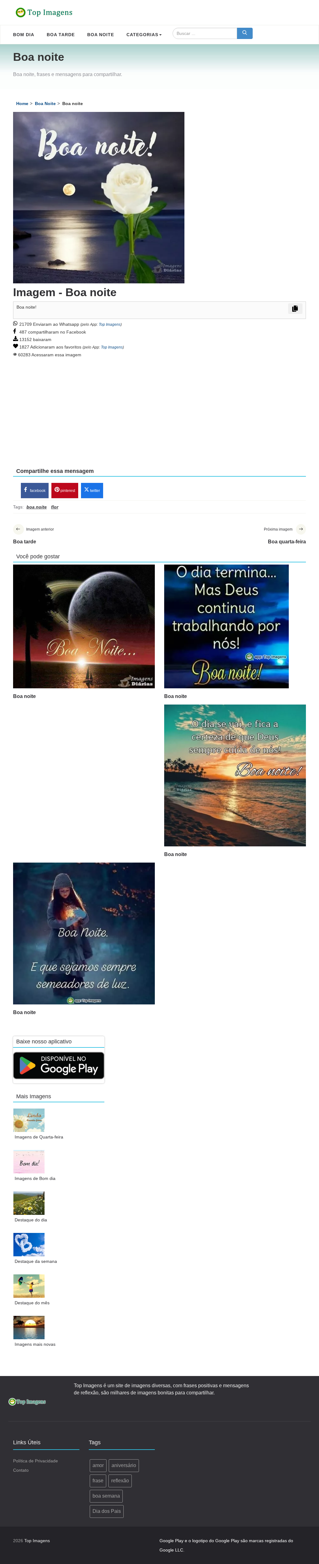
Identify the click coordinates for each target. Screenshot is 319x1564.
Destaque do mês (32, 1302)
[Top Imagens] (44, 12)
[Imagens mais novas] (29, 1327)
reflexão (120, 1480)
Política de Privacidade (35, 1460)
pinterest (67, 490)
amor (98, 1465)
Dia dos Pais (107, 1511)
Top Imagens (110, 324)
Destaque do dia (31, 1219)
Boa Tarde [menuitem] (61, 34)
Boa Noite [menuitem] (100, 34)
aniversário (124, 1465)
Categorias (142, 34)
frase (98, 1480)
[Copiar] (295, 308)
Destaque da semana (36, 1261)
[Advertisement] (159, 408)
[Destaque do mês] (29, 1286)
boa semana (106, 1496)
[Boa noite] (84, 626)
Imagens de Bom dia (35, 1178)
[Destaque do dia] (29, 1203)
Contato (21, 1470)
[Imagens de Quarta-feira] (29, 1120)
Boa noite (24, 696)
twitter (94, 490)
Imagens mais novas (35, 1344)
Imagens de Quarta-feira (39, 1136)
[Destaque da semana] (29, 1244)
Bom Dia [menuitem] (23, 34)
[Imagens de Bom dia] (29, 1161)
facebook (37, 490)
